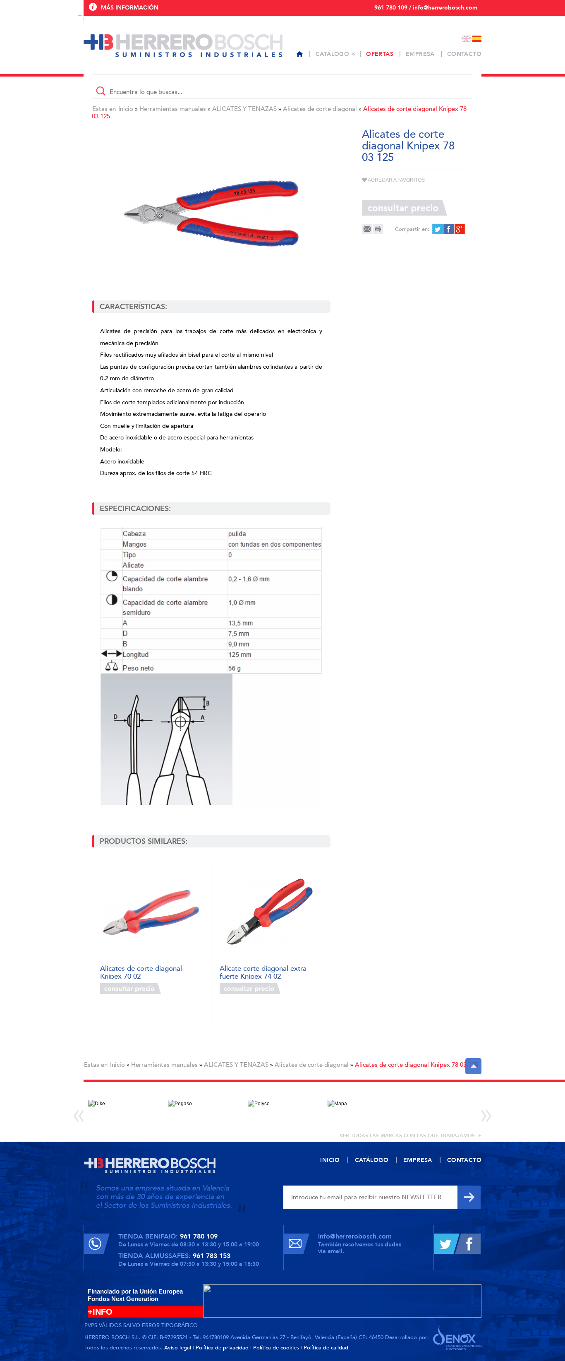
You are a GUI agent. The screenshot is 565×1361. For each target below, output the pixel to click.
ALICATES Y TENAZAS (244, 109)
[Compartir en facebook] (448, 229)
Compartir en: (412, 229)
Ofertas (379, 54)
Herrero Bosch (183, 45)
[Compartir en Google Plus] (459, 229)
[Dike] (123, 1109)
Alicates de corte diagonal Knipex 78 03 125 (416, 1065)
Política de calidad (326, 1347)
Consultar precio (130, 988)
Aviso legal (177, 1347)
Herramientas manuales (172, 109)
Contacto (464, 54)
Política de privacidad (222, 1347)
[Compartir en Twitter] (437, 229)
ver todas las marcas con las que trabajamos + (410, 1135)
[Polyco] (283, 1109)
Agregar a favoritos (396, 180)
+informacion (183, 988)
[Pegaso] (203, 1109)
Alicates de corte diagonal (320, 109)
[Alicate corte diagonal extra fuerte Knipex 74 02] (270, 912)
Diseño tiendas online (457, 1337)
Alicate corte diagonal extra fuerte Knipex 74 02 (263, 972)
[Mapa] (363, 1109)
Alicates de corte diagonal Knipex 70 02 (141, 972)
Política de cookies (276, 1347)
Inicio (125, 109)
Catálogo (332, 54)
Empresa (420, 54)
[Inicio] (299, 54)
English (466, 39)
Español (476, 39)
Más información (129, 8)
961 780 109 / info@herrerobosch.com (425, 8)
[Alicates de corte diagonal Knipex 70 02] (151, 912)
